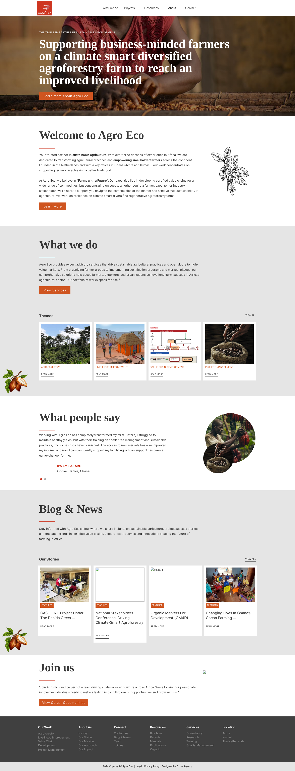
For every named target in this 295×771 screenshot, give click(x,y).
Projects (129, 8)
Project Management (219, 367)
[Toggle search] (252, 8)
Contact (190, 8)
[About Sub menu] (178, 8)
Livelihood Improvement (112, 367)
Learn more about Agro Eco (66, 96)
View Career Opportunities (63, 703)
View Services (55, 290)
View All (250, 315)
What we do (110, 8)
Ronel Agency (184, 766)
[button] (41, 479)
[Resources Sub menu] (161, 8)
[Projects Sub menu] (137, 8)
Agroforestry (50, 367)
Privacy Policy (152, 766)
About (172, 8)
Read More (47, 374)
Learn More (53, 206)
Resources (151, 8)
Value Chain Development (167, 367)
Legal (139, 766)
